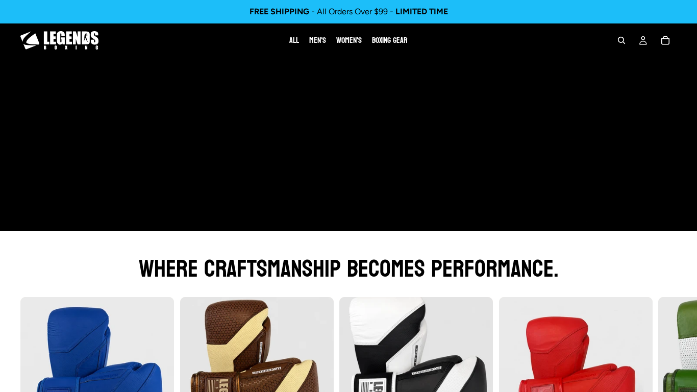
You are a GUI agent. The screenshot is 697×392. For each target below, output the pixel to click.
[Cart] (665, 40)
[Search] (621, 40)
